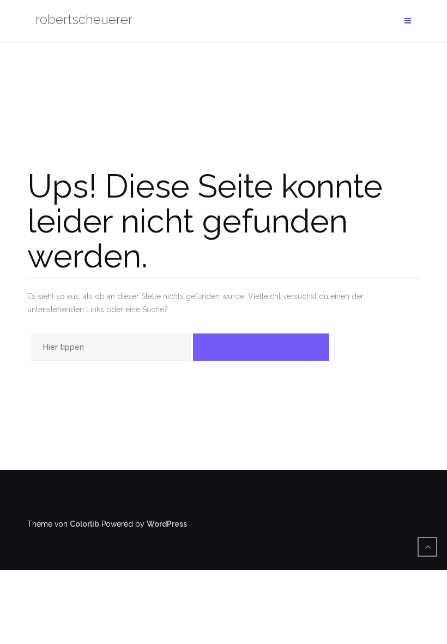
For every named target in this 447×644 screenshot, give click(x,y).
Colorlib (84, 524)
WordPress (167, 524)
